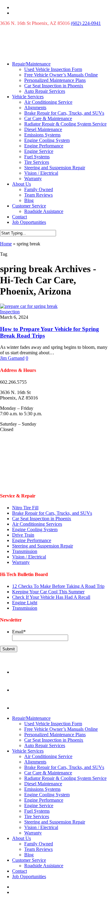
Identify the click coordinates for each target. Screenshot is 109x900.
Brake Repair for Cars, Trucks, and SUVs (64, 113)
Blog (29, 200)
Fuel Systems (37, 156)
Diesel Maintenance (43, 129)
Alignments (35, 107)
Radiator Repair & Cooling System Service (65, 123)
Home (6, 243)
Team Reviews (38, 194)
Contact (19, 216)
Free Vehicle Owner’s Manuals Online (61, 74)
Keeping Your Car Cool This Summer (48, 591)
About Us (21, 184)
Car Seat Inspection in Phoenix (53, 85)
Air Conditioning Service (48, 102)
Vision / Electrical (41, 173)
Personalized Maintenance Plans (55, 80)
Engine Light (24, 602)
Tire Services (36, 162)
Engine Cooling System (47, 140)
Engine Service (38, 151)
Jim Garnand (12, 358)
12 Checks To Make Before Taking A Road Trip (58, 586)
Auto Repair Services (44, 91)
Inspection (10, 311)
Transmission (24, 551)
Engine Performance (43, 145)
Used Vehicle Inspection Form (53, 69)
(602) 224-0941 (86, 23)
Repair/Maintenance (31, 63)
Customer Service (29, 205)
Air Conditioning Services (37, 524)
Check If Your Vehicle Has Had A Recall (51, 597)
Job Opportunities (29, 222)
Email (19, 631)
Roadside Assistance (43, 211)
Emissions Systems (42, 134)
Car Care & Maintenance (48, 118)
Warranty (33, 178)
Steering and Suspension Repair (54, 167)
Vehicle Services (28, 96)
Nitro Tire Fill (25, 507)
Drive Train (23, 535)
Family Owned (38, 189)
